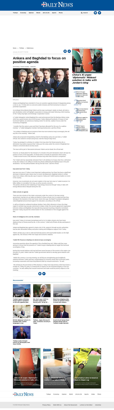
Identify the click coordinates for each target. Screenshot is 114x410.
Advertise (98, 405)
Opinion (31, 12)
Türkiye (15, 12)
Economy (23, 12)
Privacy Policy (46, 405)
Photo (61, 12)
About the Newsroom (70, 405)
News (14, 48)
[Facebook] (95, 12)
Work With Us (57, 405)
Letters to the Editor (86, 405)
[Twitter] (99, 12)
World (38, 12)
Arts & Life (46, 12)
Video (93, 394)
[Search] (81, 13)
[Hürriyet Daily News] (57, 5)
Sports (54, 12)
